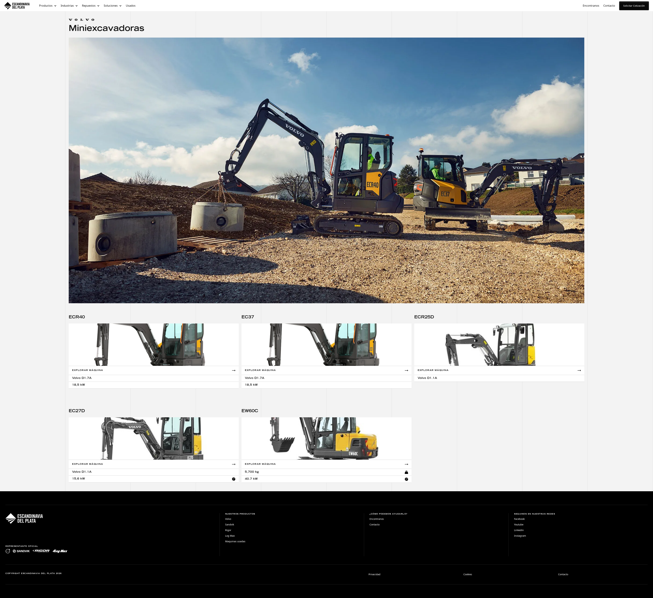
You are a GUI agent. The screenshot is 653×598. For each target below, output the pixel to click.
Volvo (228, 518)
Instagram (520, 535)
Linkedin (519, 530)
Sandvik (229, 524)
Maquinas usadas (235, 541)
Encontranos (591, 5)
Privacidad (374, 574)
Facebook (519, 518)
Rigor (228, 530)
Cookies (467, 574)
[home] (17, 5)
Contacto (609, 5)
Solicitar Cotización (634, 5)
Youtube (518, 524)
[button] (48, 5)
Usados (131, 5)
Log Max (230, 535)
